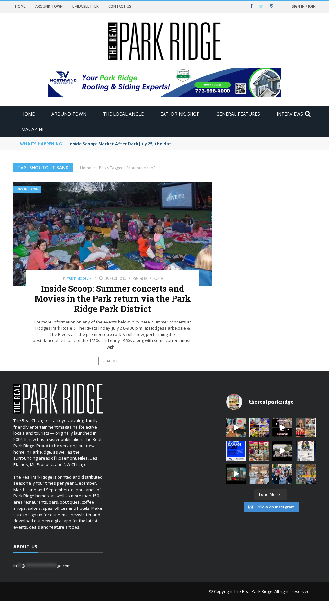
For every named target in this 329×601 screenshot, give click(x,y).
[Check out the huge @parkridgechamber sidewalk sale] (236, 427)
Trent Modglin (79, 278)
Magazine (33, 129)
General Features (238, 114)
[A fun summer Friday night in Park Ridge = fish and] (259, 451)
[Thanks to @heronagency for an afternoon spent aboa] (236, 474)
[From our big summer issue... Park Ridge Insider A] (306, 427)
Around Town (49, 6)
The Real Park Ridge (253, 591)
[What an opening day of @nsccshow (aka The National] (282, 427)
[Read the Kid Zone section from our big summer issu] (306, 474)
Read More (112, 360)
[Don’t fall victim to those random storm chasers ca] (236, 451)
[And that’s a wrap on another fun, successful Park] (282, 451)
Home (20, 6)
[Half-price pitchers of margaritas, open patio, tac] (259, 427)
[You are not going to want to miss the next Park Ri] (306, 451)
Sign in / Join (304, 6)
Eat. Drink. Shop (180, 114)
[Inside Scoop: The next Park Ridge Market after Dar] (282, 474)
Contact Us (119, 6)
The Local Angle (123, 114)
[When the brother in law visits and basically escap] (259, 474)
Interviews (290, 114)
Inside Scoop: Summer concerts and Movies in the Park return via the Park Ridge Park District (112, 298)
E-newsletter (85, 6)
